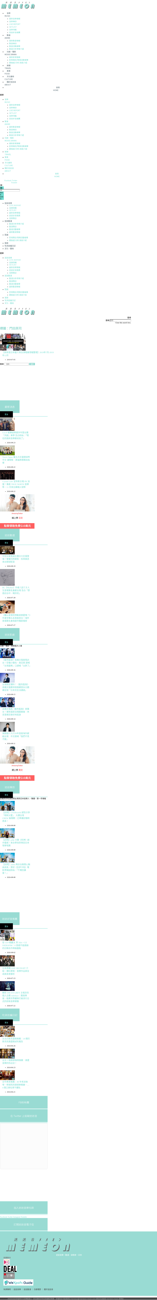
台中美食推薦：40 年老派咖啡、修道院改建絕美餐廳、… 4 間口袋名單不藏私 (15, 1085)
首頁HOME (56, 88)
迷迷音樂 (8, 203)
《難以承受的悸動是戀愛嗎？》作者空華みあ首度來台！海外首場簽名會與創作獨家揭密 (16, 618)
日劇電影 (37, 1289)
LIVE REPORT (14, 24)
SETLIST (13, 26)
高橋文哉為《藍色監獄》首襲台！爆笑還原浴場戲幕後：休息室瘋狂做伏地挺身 (15, 712)
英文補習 (3, 748)
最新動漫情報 (14, 40)
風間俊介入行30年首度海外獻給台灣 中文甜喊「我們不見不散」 (15, 736)
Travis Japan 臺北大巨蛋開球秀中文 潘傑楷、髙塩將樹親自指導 (16, 460)
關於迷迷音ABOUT (10, 83)
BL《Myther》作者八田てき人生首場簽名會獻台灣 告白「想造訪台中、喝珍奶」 (16, 590)
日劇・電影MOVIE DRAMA (11, 53)
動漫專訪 (13, 43)
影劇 (6, 235)
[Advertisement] (24, 384)
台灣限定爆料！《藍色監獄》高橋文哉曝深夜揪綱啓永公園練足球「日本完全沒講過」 (15, 687)
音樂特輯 (13, 29)
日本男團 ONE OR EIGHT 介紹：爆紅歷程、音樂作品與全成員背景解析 (15, 971)
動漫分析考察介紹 (16, 48)
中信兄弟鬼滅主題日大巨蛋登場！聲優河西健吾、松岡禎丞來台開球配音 (15, 559)
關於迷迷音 (48, 1289)
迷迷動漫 (8, 221)
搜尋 (107, 320)
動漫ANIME (7, 36)
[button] (54, 94)
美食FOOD (7, 72)
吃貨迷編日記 (10, 246)
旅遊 (6, 243)
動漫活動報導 (14, 46)
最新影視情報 (14, 57)
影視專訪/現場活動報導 (18, 59)
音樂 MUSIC (7, 14)
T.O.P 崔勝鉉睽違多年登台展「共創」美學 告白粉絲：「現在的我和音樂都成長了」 (15, 435)
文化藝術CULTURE (9, 77)
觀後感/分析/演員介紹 (18, 62)
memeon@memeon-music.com (83, 1298)
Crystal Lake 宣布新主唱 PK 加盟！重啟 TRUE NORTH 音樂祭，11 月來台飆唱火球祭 (16, 484)
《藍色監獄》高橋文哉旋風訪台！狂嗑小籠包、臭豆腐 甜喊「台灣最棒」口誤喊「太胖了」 (16, 663)
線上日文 (3, 496)
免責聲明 (7, 1289)
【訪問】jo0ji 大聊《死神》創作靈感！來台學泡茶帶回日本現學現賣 (15, 843)
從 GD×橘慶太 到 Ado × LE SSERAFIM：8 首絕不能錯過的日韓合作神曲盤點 (15, 945)
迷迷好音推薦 (14, 32)
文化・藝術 (9, 249)
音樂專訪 (13, 21)
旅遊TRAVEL (8, 66)
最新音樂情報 (14, 18)
